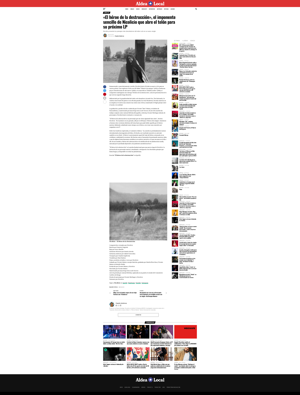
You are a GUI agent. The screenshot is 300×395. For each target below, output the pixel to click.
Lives (163, 387)
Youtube (138, 283)
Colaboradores (136, 387)
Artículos (159, 9)
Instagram (145, 283)
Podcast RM (157, 387)
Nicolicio (121, 287)
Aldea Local (127, 387)
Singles (132, 9)
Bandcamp (131, 283)
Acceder (173, 9)
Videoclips (144, 9)
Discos (137, 9)
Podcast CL (150, 387)
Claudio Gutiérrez (119, 36)
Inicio (126, 9)
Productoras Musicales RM (173, 387)
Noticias (166, 9)
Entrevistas (152, 9)
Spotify (125, 283)
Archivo (143, 387)
